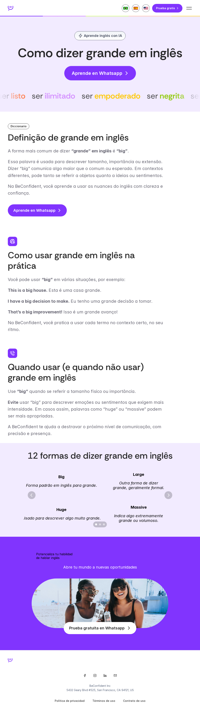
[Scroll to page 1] (95, 524)
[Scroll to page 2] (100, 524)
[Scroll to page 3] (104, 524)
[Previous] (32, 495)
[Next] (168, 495)
